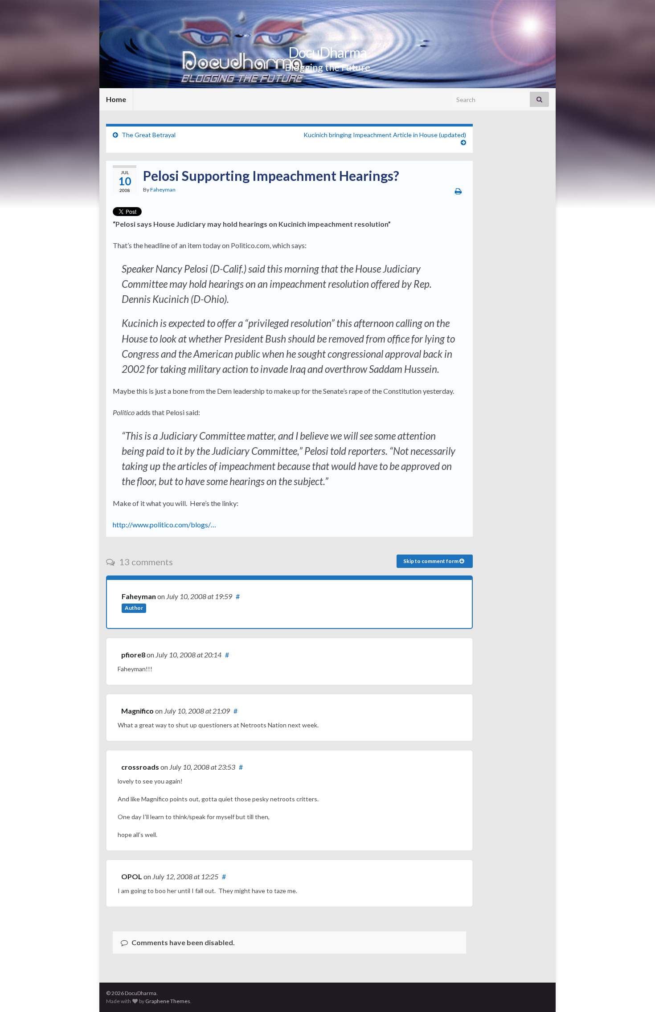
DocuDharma (327, 52)
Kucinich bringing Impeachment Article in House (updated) (384, 135)
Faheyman (163, 189)
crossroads (140, 767)
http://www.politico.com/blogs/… (164, 524)
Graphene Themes (167, 1001)
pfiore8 (133, 654)
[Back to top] (635, 992)
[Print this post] (458, 191)
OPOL (131, 876)
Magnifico (137, 710)
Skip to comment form (431, 561)
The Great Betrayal (149, 135)
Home (116, 99)
